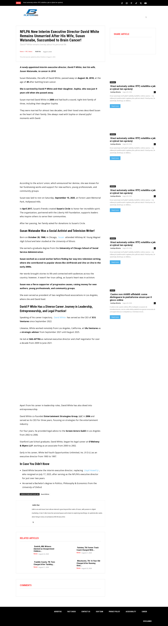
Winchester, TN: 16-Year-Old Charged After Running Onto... (88, 563)
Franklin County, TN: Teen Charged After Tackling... (44, 563)
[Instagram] (127, 3)
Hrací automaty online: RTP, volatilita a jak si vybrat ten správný (43, 2)
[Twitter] (141, 3)
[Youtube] (145, 3)
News (22, 51)
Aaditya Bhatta (115, 92)
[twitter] (33, 521)
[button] (146, 17)
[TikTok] (136, 3)
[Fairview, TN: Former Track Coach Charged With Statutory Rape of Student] (68, 550)
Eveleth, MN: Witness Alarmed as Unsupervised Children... (44, 548)
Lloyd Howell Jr (91, 470)
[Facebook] (122, 3)
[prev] (88, 3)
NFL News (28, 51)
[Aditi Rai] (23, 513)
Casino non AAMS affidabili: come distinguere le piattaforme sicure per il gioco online (131, 297)
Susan (61, 237)
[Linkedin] (142, 43)
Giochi (112, 290)
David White (60, 317)
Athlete (113, 82)
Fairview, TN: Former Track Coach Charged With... (88, 548)
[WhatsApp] (136, 43)
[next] (91, 3)
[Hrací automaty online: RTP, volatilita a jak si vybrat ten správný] (133, 71)
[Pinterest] (131, 3)
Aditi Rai (38, 51)
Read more (115, 106)
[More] (149, 43)
